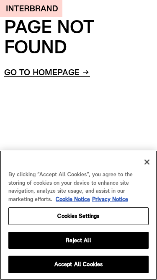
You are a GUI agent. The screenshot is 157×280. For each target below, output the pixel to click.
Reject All (78, 240)
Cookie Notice (73, 199)
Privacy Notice (110, 199)
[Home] (31, 8)
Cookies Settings (78, 216)
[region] (78, 215)
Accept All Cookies (78, 264)
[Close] (147, 162)
